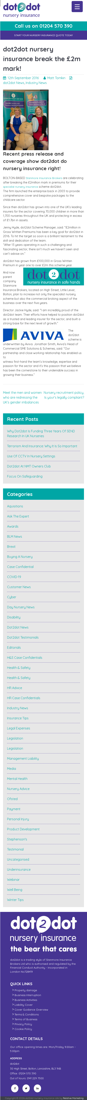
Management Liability (23, 758)
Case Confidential (20, 567)
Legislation (15, 738)
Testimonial (15, 849)
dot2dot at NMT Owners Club (29, 466)
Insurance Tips (18, 718)
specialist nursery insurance (20, 186)
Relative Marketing (73, 1098)
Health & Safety (18, 668)
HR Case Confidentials (23, 698)
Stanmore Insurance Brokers (44, 178)
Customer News (19, 587)
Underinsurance (19, 869)
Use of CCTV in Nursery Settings (31, 456)
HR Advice (14, 688)
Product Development (23, 829)
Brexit (11, 547)
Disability (13, 617)
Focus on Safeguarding (24, 476)
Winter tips (15, 900)
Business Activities (26, 1000)
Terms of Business (26, 1019)
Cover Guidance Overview (31, 1009)
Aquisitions (15, 506)
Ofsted (12, 799)
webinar (13, 880)
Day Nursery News (21, 607)
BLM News (14, 536)
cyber (11, 597)
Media (11, 769)
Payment (13, 809)
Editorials (14, 647)
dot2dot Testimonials (23, 637)
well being (14, 890)
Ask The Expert (18, 516)
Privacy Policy (23, 1024)
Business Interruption (28, 995)
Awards (12, 526)
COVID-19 (14, 577)
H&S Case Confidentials (24, 658)
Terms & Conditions (27, 1014)
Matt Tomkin (56, 78)
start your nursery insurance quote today (43, 35)
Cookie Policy (23, 1029)
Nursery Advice (18, 789)
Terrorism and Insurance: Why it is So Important (42, 446)
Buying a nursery (20, 557)
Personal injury (18, 819)
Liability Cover (24, 1004)
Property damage (26, 990)
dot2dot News (13, 83)
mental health (17, 779)
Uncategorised (18, 859)
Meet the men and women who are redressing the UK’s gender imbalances (22, 397)
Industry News (36, 83)
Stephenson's (17, 839)
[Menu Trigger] (77, 6)
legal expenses (18, 728)
